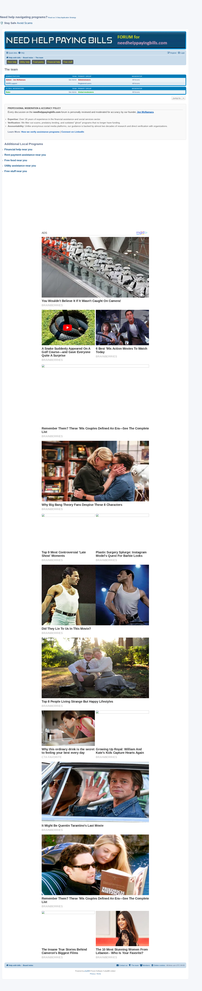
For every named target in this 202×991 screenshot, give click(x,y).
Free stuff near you (15, 171)
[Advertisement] (76, 9)
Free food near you (15, 160)
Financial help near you (18, 149)
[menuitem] (21, 53)
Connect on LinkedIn (72, 132)
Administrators (13, 76)
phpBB (86, 971)
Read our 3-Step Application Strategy (62, 17)
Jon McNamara (145, 112)
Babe (8, 92)
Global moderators (15, 88)
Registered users (84, 83)
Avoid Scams (25, 23)
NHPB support (11, 83)
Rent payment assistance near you (25, 154)
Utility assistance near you (20, 165)
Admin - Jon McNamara (15, 80)
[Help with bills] (95, 40)
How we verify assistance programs (40, 132)
